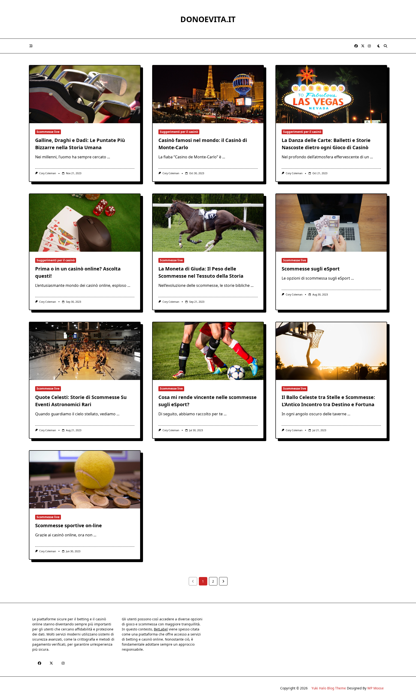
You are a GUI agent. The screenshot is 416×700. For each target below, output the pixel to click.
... (108, 157)
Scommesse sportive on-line (68, 525)
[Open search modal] (385, 46)
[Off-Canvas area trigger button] (31, 46)
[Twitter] (362, 46)
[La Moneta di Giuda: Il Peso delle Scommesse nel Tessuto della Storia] (208, 223)
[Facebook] (356, 46)
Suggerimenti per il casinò (179, 132)
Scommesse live (48, 132)
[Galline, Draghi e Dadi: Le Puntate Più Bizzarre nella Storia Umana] (84, 94)
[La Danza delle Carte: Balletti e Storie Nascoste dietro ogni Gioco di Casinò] (331, 94)
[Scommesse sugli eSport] (331, 223)
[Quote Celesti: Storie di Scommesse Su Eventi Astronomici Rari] (84, 351)
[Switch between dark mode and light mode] (379, 46)
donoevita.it (208, 19)
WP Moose (375, 688)
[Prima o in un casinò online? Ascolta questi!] (84, 223)
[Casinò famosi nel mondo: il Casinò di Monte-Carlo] (208, 94)
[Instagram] (369, 46)
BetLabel (161, 629)
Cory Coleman (47, 173)
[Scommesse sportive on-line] (84, 479)
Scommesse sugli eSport (311, 268)
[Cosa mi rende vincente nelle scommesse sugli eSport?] (208, 351)
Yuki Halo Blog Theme (329, 688)
